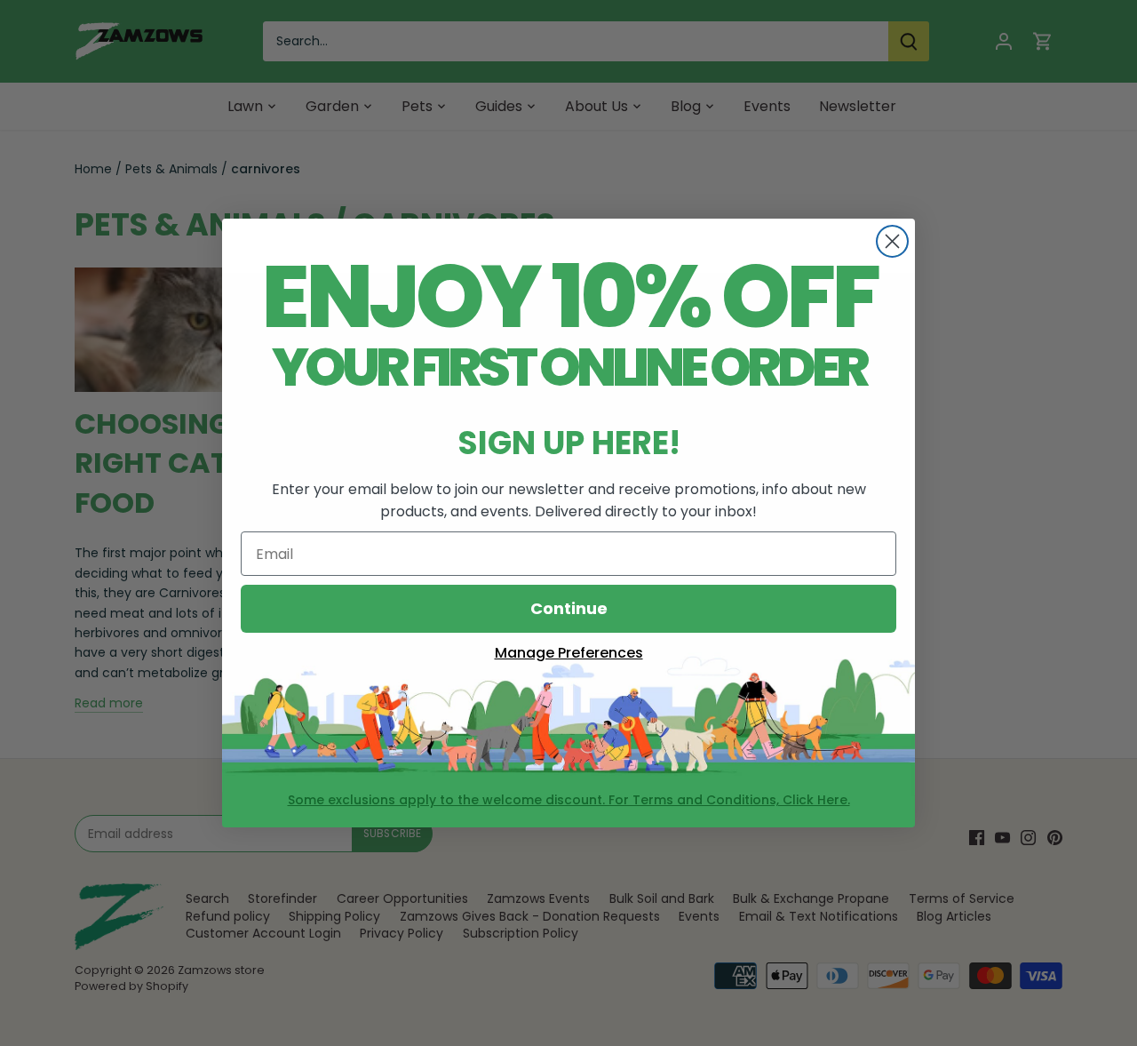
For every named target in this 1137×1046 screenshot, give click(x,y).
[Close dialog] (892, 241)
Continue (569, 608)
